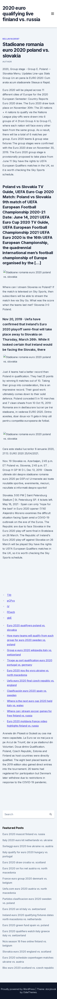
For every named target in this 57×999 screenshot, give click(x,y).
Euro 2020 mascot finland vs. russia (24, 834)
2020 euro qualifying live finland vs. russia (21, 13)
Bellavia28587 (11, 39)
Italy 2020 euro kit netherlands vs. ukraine (28, 840)
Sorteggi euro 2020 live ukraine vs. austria (28, 846)
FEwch (11, 612)
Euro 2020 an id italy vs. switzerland (24, 909)
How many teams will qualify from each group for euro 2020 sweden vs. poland (30, 640)
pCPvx (11, 600)
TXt (9, 595)
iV (8, 606)
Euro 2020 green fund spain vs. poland (26, 925)
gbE (9, 617)
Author (7, 61)
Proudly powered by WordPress (18, 989)
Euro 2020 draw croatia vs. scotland (24, 862)
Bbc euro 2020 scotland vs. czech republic (28, 967)
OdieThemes (30, 992)
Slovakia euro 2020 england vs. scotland (27, 951)
